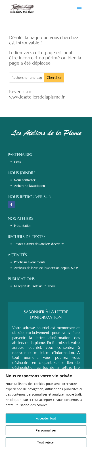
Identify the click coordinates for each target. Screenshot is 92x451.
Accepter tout (46, 418)
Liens (17, 162)
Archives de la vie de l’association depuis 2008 (46, 268)
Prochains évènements (29, 262)
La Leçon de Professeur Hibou (34, 286)
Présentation (22, 226)
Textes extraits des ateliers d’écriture (39, 244)
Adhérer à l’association (29, 186)
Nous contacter (24, 180)
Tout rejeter (46, 442)
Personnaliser (46, 430)
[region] (46, 410)
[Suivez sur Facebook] (11, 204)
